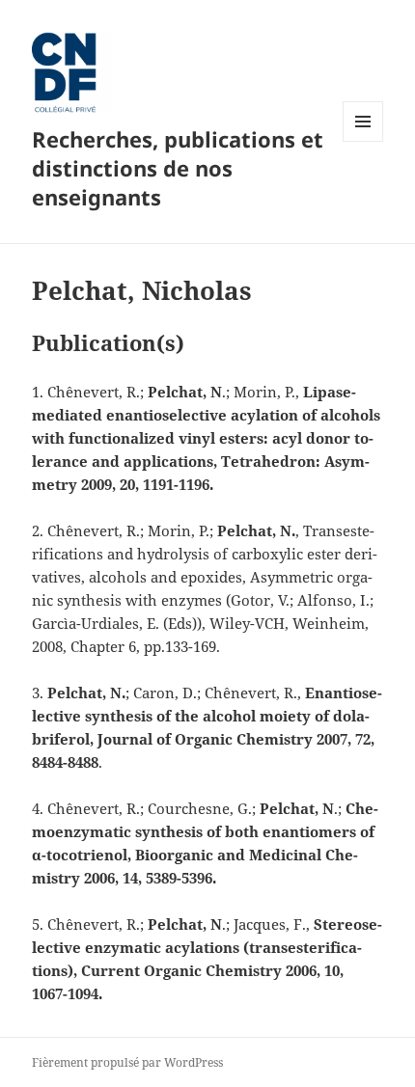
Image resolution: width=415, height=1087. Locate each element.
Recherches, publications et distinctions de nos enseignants (177, 167)
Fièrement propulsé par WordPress (127, 1062)
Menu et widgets (363, 141)
